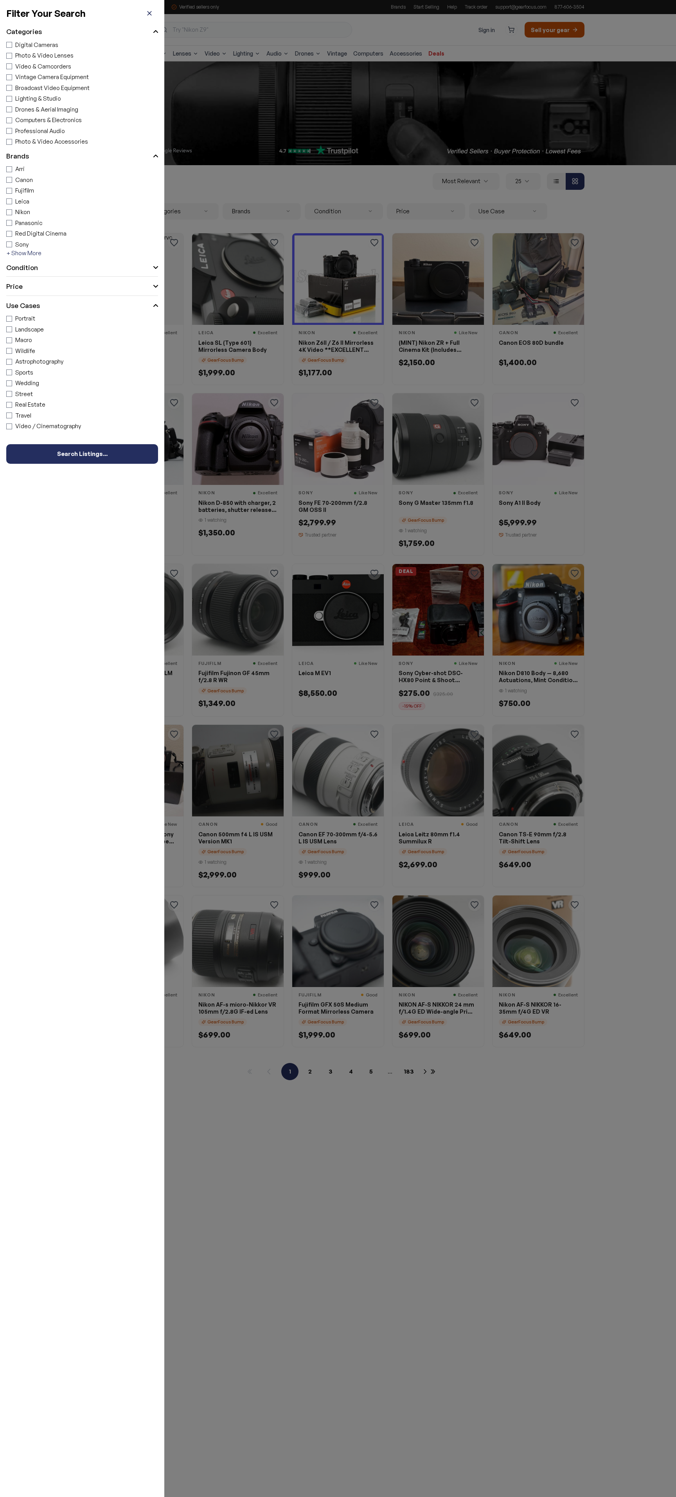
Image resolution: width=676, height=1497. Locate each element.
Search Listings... (82, 454)
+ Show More (23, 253)
